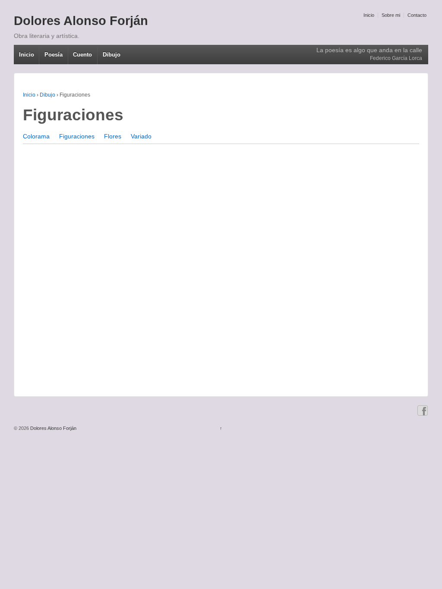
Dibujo (111, 54)
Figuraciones (77, 136)
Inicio (368, 15)
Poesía (53, 54)
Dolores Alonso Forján (81, 21)
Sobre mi (391, 15)
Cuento (82, 54)
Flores (112, 136)
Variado (141, 136)
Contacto (416, 15)
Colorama (36, 136)
